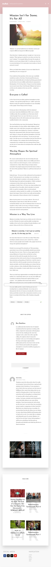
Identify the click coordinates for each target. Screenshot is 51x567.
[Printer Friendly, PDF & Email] (40, 302)
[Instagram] (11, 555)
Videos (30, 559)
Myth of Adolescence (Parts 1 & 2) (18, 533)
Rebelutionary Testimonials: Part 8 (33, 506)
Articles (28, 3)
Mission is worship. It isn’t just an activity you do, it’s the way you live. (26, 232)
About (30, 560)
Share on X (36, 233)
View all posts (21, 353)
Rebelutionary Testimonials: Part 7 (33, 533)
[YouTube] (15, 555)
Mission (12, 302)
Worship (26, 302)
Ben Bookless (14, 21)
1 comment (28, 21)
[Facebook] (4, 555)
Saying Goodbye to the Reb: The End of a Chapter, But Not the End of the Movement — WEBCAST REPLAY (17, 505)
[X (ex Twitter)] (8, 555)
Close (40, 283)
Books (34, 3)
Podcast (39, 3)
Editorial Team (18, 512)
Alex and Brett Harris (17, 537)
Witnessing (19, 302)
